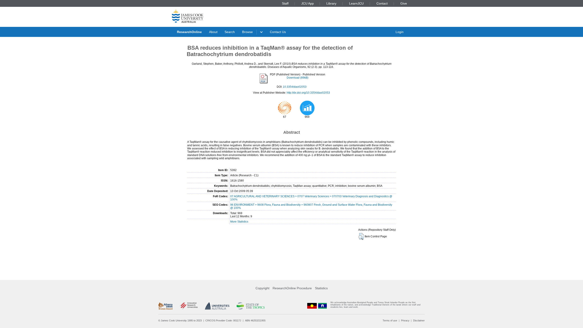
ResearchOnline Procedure (292, 288)
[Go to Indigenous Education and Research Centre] (312, 305)
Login (400, 32)
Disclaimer (419, 320)
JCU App (307, 3)
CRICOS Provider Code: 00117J (223, 320)
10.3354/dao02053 (295, 86)
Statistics (321, 288)
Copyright (262, 288)
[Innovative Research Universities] (189, 306)
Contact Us (278, 32)
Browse (247, 32)
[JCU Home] (187, 16)
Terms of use (390, 320)
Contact (382, 3)
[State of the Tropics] (250, 306)
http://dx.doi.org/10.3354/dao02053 (308, 92)
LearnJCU (356, 3)
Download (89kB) (297, 77)
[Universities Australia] (217, 306)
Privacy (405, 320)
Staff (285, 3)
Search (230, 32)
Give (403, 3)
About (213, 32)
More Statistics (239, 221)
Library (331, 3)
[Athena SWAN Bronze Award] (165, 306)
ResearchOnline (189, 32)
